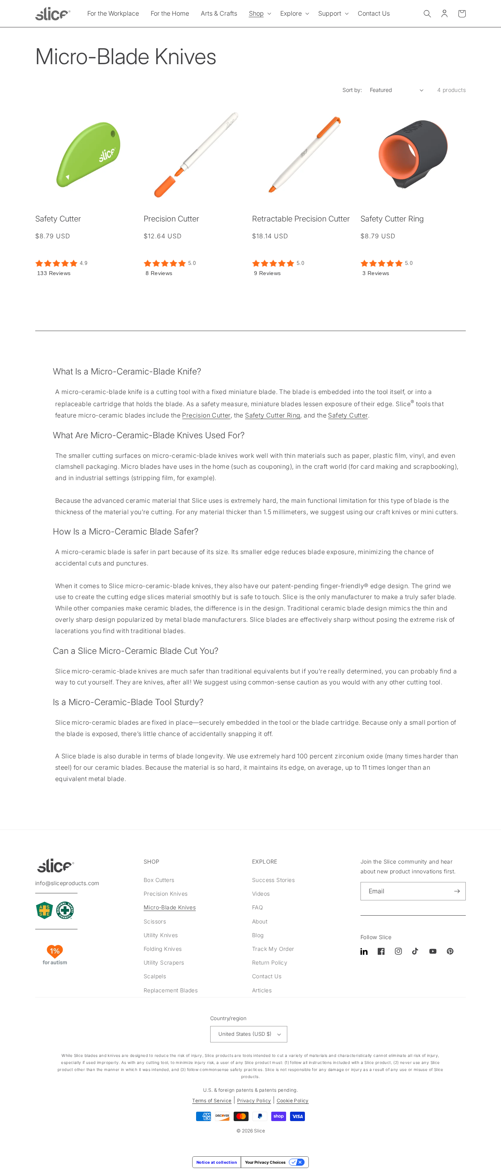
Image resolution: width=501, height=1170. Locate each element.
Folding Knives (163, 948)
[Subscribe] (456, 891)
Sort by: (352, 89)
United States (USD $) (245, 1034)
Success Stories (273, 880)
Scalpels (155, 976)
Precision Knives (165, 893)
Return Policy (269, 962)
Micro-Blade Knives (170, 907)
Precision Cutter (171, 218)
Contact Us (266, 976)
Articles (262, 990)
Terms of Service (211, 1100)
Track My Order (273, 948)
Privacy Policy (254, 1100)
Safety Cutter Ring (392, 218)
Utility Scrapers (164, 962)
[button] (258, 13)
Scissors (155, 921)
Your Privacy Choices (265, 1162)
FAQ (257, 907)
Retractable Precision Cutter (301, 218)
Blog (258, 935)
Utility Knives (161, 935)
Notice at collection (216, 1162)
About (259, 921)
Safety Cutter (58, 218)
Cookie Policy (293, 1100)
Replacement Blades (171, 990)
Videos (261, 893)
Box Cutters (159, 880)
